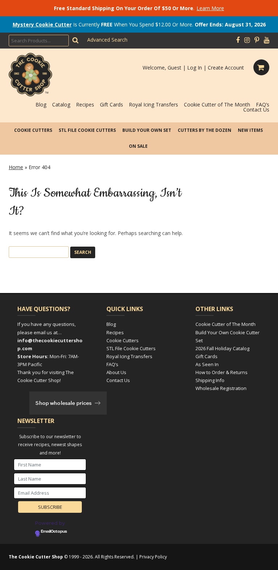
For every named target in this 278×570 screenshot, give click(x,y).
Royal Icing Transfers (153, 104)
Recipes (85, 104)
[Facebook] (238, 40)
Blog (40, 104)
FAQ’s (262, 104)
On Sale (138, 146)
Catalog (61, 104)
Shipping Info (209, 380)
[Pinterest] (256, 40)
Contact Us (256, 109)
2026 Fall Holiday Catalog (222, 348)
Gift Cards (111, 104)
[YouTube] (266, 40)
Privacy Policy (153, 557)
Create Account (226, 67)
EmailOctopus (54, 531)
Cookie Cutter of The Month (217, 104)
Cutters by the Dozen (204, 130)
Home (16, 167)
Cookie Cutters (33, 130)
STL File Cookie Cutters (87, 130)
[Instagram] (247, 40)
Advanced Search (107, 39)
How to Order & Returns (221, 372)
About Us (116, 372)
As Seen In (207, 364)
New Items (250, 130)
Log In (194, 67)
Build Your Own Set (146, 130)
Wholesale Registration (221, 388)
